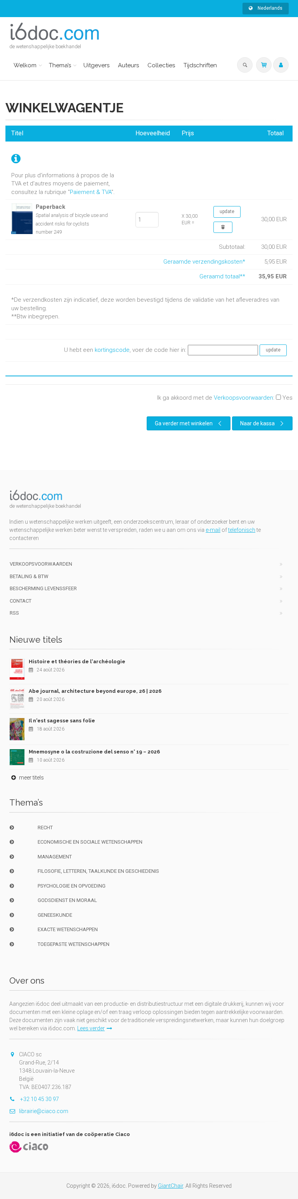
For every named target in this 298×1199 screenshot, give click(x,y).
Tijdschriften (200, 65)
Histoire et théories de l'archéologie (77, 661)
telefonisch (241, 530)
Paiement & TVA (90, 192)
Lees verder (91, 1028)
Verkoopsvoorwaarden (243, 397)
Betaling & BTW (29, 576)
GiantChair (170, 1186)
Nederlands (269, 8)
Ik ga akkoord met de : (225, 397)
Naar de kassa (257, 423)
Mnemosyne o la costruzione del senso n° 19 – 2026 (94, 752)
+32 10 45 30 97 (39, 1099)
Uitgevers (96, 65)
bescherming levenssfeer (43, 588)
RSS (14, 613)
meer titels (31, 777)
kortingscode (112, 349)
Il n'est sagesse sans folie (62, 721)
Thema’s (60, 65)
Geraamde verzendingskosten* (204, 261)
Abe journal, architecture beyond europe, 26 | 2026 (95, 691)
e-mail (213, 530)
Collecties (161, 65)
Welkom (25, 65)
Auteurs (128, 65)
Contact (20, 601)
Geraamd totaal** (222, 276)
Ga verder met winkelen (184, 423)
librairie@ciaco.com (43, 1111)
